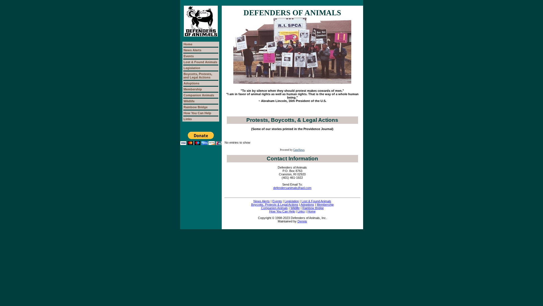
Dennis (302, 221)
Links (188, 119)
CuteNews (299, 149)
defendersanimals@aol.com (292, 188)
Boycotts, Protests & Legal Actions (274, 204)
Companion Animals (199, 95)
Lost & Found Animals (200, 62)
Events (189, 56)
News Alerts (192, 50)
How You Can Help (197, 113)
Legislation (192, 68)
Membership (193, 89)
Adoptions (191, 83)
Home (188, 44)
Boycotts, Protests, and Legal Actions (197, 75)
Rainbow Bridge (196, 107)
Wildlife (189, 101)
